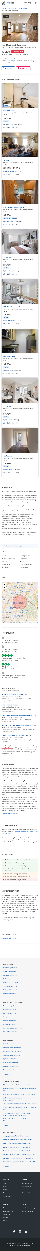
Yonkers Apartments (9, 971)
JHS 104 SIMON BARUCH (9, 705)
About (5, 1183)
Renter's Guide (26, 1186)
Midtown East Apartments (11, 1062)
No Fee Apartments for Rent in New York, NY (16, 1151)
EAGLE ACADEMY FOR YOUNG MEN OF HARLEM (16, 725)
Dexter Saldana (9, 370)
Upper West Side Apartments (12, 1051)
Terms (5, 1190)
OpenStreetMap (34, 622)
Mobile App (6, 1214)
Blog (23, 1190)
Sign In (36, 3)
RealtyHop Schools (7, 748)
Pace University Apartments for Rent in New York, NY (19, 1094)
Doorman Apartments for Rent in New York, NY (17, 1140)
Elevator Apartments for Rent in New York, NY (17, 1143)
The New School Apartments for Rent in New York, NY (19, 1104)
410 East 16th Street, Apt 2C (13, 207)
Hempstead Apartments (10, 1017)
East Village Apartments (10, 1044)
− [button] (4, 587)
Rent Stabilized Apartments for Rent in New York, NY (19, 1162)
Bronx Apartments (9, 1024)
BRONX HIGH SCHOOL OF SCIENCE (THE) (14, 736)
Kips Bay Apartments (9, 1059)
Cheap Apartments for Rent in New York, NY (16, 1136)
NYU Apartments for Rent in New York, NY (16, 1085)
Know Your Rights (17, 546)
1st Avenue (7, 257)
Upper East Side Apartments (11, 1055)
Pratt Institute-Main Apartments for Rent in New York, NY (19, 1120)
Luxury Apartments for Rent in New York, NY (16, 1147)
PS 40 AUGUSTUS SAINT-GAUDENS (12, 695)
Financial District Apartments (12, 1048)
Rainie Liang (9, 271)
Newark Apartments (9, 994)
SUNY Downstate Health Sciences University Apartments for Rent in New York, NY (16, 1114)
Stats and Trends (8, 1211)
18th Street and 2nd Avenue (14, 307)
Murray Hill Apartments (10, 1070)
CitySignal (6, 1221)
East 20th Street (9, 111)
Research (6, 1208)
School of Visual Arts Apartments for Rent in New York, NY (19, 1108)
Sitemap (5, 1217)
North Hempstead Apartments (12, 1028)
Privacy (5, 1193)
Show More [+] (7, 1074)
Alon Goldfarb (9, 171)
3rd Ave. (6, 160)
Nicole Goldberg (10, 320)
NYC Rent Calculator (28, 1193)
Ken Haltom (9, 420)
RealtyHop (6, 1196)
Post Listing (27, 3)
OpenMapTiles (25, 622)
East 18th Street (9, 357)
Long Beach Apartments (10, 982)
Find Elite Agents (27, 1183)
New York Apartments (10, 968)
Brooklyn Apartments (9, 1009)
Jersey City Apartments (10, 975)
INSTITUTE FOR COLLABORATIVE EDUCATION (16, 715)
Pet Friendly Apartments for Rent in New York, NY (18, 1158)
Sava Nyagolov (9, 124)
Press (4, 1186)
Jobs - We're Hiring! (27, 1211)
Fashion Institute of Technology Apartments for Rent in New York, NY (19, 1099)
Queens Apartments (9, 1013)
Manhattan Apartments (10, 1006)
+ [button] (4, 584)
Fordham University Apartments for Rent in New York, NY (19, 1089)
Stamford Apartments (10, 986)
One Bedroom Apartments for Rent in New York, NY (19, 1154)
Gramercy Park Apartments (10, 814)
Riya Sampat (11, 61)
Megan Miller (9, 221)
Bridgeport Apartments (10, 990)
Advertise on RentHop (28, 1208)
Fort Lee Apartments (9, 979)
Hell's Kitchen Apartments (11, 1066)
